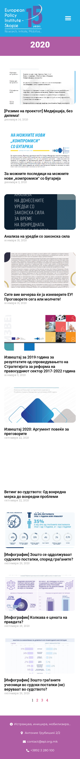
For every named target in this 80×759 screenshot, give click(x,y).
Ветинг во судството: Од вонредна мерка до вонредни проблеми (35, 494)
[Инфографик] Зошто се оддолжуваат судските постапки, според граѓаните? (38, 556)
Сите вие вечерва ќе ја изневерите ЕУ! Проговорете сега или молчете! (38, 296)
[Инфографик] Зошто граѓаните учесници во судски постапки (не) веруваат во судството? (34, 684)
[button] (68, 18)
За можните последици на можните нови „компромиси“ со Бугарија (36, 176)
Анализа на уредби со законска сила (37, 236)
